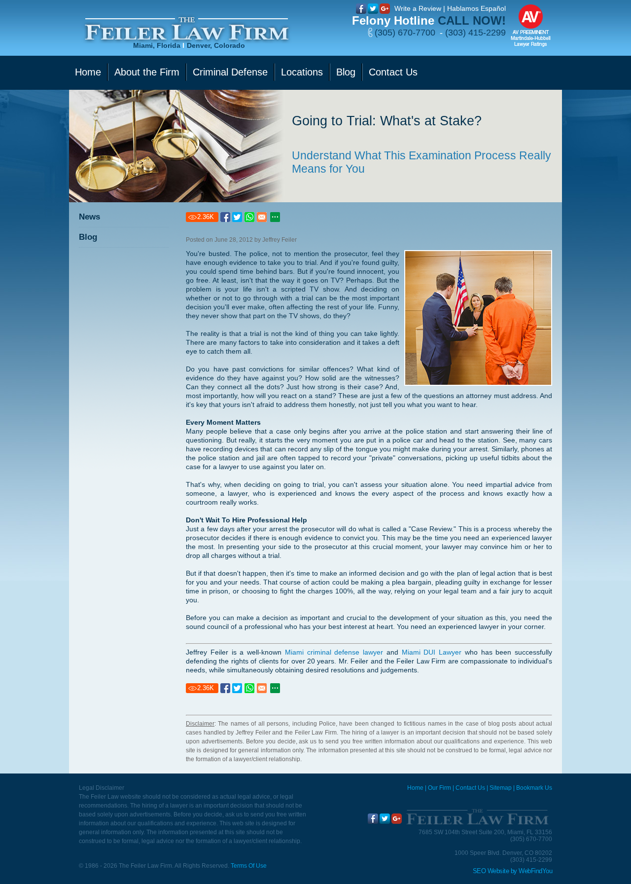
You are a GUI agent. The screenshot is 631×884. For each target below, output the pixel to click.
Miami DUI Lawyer (432, 652)
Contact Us (393, 72)
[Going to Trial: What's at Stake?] (225, 217)
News (89, 216)
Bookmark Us (534, 787)
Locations (302, 72)
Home (88, 72)
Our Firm (439, 787)
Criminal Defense (230, 72)
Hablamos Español (476, 8)
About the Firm (146, 72)
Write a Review (417, 8)
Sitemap (501, 787)
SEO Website (491, 871)
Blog (345, 72)
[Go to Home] (477, 817)
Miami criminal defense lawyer (334, 652)
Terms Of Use (249, 865)
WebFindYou (535, 871)
